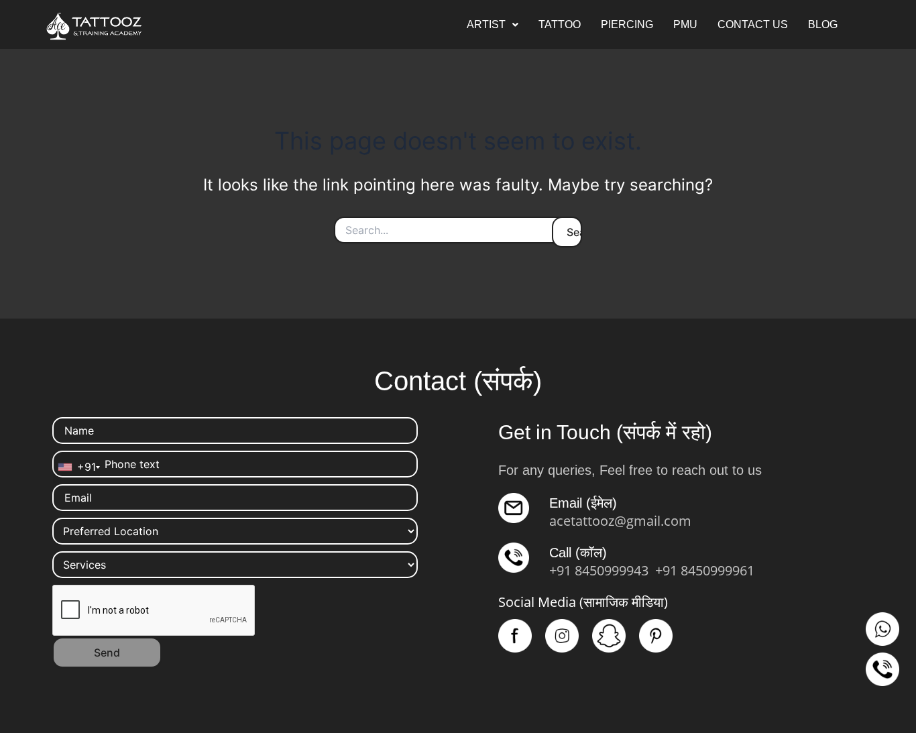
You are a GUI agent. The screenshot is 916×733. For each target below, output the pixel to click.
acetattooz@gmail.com (620, 521)
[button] (492, 24)
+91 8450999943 (598, 570)
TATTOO (559, 24)
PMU (685, 24)
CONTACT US (753, 24)
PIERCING (627, 24)
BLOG (823, 24)
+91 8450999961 (704, 570)
